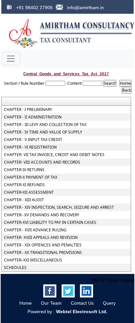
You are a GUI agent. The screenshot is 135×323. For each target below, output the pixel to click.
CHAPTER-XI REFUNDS (24, 185)
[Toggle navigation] (11, 58)
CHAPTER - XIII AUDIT (24, 200)
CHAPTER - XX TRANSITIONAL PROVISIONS (43, 252)
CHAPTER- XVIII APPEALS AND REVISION (41, 237)
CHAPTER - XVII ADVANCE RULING (35, 230)
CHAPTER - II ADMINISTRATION (33, 117)
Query (109, 303)
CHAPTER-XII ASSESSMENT (29, 192)
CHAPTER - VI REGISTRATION (30, 147)
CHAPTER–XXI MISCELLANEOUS (33, 260)
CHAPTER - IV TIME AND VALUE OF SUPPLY (43, 132)
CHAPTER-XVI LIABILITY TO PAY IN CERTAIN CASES (50, 222)
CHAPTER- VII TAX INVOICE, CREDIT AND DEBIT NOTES (54, 154)
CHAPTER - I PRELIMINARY (28, 109)
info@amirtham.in (85, 7)
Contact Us (82, 303)
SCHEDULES (15, 267)
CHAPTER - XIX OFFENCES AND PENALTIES (43, 245)
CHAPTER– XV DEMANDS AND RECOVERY (41, 215)
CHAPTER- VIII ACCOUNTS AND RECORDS (42, 162)
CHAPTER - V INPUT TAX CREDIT (33, 139)
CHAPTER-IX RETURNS (24, 169)
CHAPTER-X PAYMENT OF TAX (30, 177)
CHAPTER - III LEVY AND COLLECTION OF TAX (45, 124)
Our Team (51, 303)
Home (25, 303)
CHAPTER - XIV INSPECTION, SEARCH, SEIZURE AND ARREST (59, 207)
